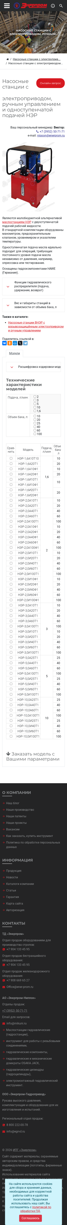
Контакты (13, 923)
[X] (20, 343)
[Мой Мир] (15, 343)
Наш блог (12, 803)
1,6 (39, 411)
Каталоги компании (20, 884)
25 (38, 423)
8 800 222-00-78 (17, 1125)
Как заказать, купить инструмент (29, 836)
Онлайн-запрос (50, 83)
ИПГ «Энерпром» (24, 1150)
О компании (16, 792)
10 (38, 407)
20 (38, 420)
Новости (12, 877)
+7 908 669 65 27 (18, 980)
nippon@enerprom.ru (51, 135)
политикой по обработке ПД (35, 1209)
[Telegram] (25, 343)
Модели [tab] (14, 353)
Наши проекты (16, 823)
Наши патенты (16, 816)
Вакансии (13, 829)
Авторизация (15, 910)
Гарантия (12, 897)
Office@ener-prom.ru (20, 987)
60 (38, 430)
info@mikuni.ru (17, 1023)
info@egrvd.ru (16, 1131)
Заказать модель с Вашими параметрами (33, 756)
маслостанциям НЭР (16, 222)
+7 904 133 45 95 (18, 949)
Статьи (11, 890)
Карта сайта (14, 903)
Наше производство (20, 809)
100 (39, 434)
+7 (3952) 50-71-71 (52, 131)
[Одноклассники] (9, 343)
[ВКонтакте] (4, 343)
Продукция (13, 871)
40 (38, 427)
